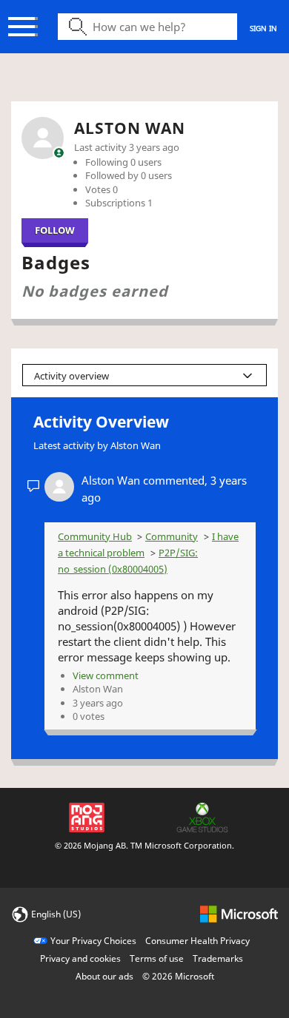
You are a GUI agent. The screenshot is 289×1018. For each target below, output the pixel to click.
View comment (106, 675)
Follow (55, 230)
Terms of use (157, 958)
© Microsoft (178, 976)
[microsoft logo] (239, 913)
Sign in (263, 28)
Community (171, 536)
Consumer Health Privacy (197, 940)
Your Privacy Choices (93, 940)
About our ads (104, 976)
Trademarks (218, 958)
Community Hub (95, 536)
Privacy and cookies (80, 958)
